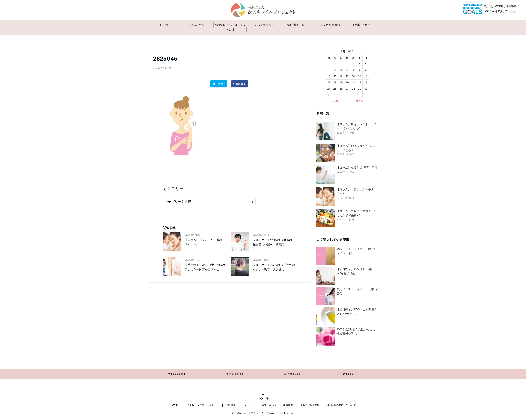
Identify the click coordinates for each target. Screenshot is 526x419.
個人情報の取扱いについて (341, 405)
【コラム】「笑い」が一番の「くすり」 (203, 242)
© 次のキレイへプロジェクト (249, 413)
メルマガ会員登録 (328, 24)
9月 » (359, 101)
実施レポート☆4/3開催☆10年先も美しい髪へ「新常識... (273, 242)
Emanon (289, 413)
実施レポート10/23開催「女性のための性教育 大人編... (274, 267)
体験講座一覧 (296, 24)
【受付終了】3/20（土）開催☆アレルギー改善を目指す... (205, 267)
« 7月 (335, 101)
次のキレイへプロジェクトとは (230, 27)
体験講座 (231, 405)
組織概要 (288, 405)
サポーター (248, 405)
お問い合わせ (361, 24)
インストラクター (263, 24)
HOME (164, 24)
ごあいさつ (197, 24)
